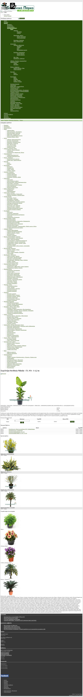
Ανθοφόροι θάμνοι (10, 130)
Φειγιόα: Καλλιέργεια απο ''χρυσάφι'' (11, 618)
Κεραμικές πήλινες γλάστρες (12, 317)
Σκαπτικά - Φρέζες (10, 271)
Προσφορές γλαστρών (11, 323)
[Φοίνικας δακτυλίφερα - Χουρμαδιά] (11, 506)
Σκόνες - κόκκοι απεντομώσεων (13, 239)
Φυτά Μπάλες (10, 166)
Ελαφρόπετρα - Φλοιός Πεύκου (13, 365)
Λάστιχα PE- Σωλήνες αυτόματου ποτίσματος (16, 201)
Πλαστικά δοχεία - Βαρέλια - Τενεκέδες (14, 267)
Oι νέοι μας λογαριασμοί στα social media (12, 619)
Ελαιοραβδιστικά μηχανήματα (13, 302)
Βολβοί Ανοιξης (10, 190)
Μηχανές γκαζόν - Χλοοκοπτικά (13, 273)
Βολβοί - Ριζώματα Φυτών (9, 188)
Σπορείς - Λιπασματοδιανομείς (13, 336)
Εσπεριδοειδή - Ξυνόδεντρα (12, 143)
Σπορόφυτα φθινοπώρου (12, 174)
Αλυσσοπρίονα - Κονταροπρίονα (13, 270)
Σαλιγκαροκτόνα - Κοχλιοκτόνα (13, 217)
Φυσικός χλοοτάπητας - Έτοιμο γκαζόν (14, 194)
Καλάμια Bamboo (10, 358)
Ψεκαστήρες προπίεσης (11, 293)
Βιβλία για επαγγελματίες (12, 353)
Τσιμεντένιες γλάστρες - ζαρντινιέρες (14, 318)
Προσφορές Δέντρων (11, 147)
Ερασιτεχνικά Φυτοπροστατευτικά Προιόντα (15, 214)
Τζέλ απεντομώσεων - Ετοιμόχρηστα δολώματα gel (17, 240)
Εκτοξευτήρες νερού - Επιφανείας (13, 205)
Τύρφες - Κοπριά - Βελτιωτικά (13, 340)
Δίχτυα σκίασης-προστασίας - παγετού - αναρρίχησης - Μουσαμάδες (20, 310)
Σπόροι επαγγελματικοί (11, 186)
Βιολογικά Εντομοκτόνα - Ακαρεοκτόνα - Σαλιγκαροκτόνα (18, 221)
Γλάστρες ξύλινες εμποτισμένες (13, 319)
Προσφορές (6, 125)
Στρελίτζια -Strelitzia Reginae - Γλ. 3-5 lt (16, 432)
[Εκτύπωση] (3, 373)
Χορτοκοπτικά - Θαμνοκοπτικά (13, 274)
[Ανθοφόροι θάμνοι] (11, 544)
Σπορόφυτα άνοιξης (11, 173)
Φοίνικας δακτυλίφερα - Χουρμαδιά (8, 507)
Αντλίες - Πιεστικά (10, 287)
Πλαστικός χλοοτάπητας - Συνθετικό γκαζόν (15, 195)
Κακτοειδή (6, 161)
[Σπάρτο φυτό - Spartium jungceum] (11, 452)
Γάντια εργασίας (10, 253)
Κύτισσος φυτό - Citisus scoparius (7, 489)
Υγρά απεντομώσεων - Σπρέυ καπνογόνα (15, 238)
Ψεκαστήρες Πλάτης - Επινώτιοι (13, 295)
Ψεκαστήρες (6, 292)
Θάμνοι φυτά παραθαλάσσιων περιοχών (14, 135)
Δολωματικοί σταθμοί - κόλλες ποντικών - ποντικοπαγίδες (18, 245)
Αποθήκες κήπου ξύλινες (12, 349)
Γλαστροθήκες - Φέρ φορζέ (12, 322)
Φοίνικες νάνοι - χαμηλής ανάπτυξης (14, 160)
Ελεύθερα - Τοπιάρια (11, 170)
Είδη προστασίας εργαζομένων (10, 248)
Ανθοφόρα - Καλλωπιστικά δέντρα (14, 139)
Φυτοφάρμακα (6, 210)
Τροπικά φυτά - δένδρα (11, 146)
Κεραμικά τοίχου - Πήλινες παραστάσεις (15, 361)
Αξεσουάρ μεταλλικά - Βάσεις (13, 348)
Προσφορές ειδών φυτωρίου (12, 262)
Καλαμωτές (9, 356)
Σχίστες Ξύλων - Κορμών (12, 282)
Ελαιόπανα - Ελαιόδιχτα (11, 308)
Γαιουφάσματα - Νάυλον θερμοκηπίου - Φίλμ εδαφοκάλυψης (19, 309)
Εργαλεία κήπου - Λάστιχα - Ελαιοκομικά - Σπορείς (14, 324)
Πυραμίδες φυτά (10, 168)
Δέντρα (5, 138)
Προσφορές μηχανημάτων (12, 283)
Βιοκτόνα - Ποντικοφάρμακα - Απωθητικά (12, 236)
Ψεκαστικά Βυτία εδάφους (12, 286)
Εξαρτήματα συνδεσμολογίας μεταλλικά (15, 208)
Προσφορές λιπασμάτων (12, 235)
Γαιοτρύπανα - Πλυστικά (12, 280)
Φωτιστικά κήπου (10, 367)
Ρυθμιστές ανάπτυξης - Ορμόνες (13, 232)
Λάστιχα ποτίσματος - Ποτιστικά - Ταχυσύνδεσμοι (16, 330)
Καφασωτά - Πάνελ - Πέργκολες (13, 343)
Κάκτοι (8, 162)
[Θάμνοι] (11, 528)
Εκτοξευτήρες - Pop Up (11, 197)
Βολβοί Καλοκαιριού (11, 191)
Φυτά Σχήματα (7, 165)
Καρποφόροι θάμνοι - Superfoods (13, 133)
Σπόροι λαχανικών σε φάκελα (12, 181)
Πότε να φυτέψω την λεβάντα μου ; (11, 625)
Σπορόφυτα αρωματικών (12, 175)
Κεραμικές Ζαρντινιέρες (11, 321)
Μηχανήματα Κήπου (8, 269)
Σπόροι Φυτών (7, 178)
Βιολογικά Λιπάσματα (11, 219)
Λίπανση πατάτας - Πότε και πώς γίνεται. (12, 626)
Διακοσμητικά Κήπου (8, 354)
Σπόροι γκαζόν (10, 179)
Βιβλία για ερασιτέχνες (11, 352)
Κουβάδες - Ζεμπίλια (11, 261)
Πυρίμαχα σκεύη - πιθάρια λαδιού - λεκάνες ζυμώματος (18, 266)
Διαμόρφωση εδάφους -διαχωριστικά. (14, 363)
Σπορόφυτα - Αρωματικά (9, 172)
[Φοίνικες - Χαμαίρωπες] (11, 578)
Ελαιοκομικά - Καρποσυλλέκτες (13, 327)
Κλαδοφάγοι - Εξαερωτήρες (12, 278)
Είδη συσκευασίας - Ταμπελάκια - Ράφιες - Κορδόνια (17, 260)
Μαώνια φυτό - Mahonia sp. (6, 471)
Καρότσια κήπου (10, 334)
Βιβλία (5, 350)
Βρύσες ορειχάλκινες (11, 366)
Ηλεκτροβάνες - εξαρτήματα (12, 199)
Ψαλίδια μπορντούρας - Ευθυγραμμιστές (15, 277)
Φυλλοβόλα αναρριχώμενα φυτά (13, 156)
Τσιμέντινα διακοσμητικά (12, 362)
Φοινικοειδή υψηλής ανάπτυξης (13, 159)
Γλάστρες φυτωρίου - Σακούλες (13, 256)
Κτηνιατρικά (9, 247)
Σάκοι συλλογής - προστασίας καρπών (14, 311)
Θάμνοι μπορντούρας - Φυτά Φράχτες (14, 131)
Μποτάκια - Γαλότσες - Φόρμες (13, 249)
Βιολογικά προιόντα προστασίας (13, 222)
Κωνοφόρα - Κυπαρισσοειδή (12, 140)
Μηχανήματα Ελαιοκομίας (9, 301)
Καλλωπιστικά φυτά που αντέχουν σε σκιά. (12, 627)
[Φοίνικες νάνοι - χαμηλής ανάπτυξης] (11, 595)
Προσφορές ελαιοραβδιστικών (13, 305)
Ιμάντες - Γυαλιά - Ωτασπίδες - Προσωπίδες (15, 252)
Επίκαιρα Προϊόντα (7, 127)
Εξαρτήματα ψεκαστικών (12, 289)
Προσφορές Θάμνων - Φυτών (13, 137)
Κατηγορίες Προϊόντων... (14, 120)
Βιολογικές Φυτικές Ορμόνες (12, 225)
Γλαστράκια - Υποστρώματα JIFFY (14, 258)
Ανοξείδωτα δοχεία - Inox (12, 265)
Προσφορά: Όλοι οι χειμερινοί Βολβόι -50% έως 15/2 (14, 616)
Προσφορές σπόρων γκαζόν (12, 187)
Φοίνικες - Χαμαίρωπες (8, 157)
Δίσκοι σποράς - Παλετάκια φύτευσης (14, 257)
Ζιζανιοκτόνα (9, 216)
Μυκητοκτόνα (10, 212)
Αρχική (2, 120)
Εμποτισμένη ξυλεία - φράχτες (10, 341)
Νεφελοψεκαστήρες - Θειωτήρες (13, 288)
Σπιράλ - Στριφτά (10, 169)
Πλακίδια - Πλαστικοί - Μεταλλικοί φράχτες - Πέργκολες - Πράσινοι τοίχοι (21, 357)
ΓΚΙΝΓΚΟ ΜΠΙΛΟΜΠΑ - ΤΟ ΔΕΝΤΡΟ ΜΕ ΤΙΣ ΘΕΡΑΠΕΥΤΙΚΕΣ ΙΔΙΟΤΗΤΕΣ (20, 620)
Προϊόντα (6, 120)
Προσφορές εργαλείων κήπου (13, 335)
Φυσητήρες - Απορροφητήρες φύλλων (14, 279)
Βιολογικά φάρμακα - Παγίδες (10, 218)
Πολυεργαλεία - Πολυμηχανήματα (13, 275)
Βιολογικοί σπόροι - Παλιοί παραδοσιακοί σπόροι (16, 182)
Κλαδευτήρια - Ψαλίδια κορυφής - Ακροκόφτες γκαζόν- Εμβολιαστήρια (21, 326)
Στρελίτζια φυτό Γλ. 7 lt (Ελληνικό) (16, 430)
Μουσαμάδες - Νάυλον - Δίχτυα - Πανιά (11, 306)
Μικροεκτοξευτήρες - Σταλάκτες (13, 207)
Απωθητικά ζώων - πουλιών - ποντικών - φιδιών (16, 243)
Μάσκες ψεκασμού (11, 251)
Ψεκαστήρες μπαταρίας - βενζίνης (13, 296)
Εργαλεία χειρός (10, 331)
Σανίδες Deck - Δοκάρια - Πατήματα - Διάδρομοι (16, 345)
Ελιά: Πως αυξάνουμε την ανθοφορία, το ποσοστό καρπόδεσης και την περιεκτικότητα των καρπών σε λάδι (24, 629)
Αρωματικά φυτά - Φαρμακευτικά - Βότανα (15, 152)
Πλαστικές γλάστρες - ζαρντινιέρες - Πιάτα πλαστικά (17, 315)
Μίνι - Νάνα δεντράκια (11, 144)
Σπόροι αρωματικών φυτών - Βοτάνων (14, 184)
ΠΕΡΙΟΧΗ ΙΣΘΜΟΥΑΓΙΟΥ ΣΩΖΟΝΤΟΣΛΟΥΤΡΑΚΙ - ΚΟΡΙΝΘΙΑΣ (6, 654)
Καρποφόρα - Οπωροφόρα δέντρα (13, 142)
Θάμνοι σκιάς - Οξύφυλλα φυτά (13, 134)
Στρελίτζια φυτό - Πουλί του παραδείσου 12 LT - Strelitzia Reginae (22, 429)
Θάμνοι (21, 120)
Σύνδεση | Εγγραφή (7, 16)
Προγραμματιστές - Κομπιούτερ (13, 200)
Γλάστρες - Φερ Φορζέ (8, 314)
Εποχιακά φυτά (10, 151)
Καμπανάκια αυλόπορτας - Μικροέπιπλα (15, 359)
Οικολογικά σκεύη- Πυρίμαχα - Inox (11, 264)
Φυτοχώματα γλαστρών (11, 339)
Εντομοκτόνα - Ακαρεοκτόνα (12, 213)
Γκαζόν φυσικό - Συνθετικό (9, 192)
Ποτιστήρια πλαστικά (11, 332)
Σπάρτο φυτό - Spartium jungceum (7, 453)
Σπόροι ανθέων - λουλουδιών (12, 183)
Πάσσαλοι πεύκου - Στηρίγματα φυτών (14, 346)
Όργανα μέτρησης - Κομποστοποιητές (14, 328)
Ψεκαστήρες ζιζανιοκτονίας (12, 297)
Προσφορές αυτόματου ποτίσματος (14, 209)
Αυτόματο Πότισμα (7, 196)
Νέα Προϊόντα (6, 126)
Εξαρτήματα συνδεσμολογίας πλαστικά (14, 203)
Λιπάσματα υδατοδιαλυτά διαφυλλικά (14, 231)
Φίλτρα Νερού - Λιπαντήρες (12, 204)
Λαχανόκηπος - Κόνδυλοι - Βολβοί (14, 177)
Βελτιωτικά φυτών (10, 234)
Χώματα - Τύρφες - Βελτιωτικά (10, 337)
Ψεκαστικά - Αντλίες (8, 284)
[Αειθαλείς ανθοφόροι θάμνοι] (11, 561)
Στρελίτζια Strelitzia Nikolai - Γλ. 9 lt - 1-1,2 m (18, 433)
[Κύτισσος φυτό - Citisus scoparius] (11, 488)
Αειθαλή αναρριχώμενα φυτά (12, 155)
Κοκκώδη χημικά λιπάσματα (12, 230)
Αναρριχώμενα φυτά (8, 153)
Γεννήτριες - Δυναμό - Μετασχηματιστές (15, 304)
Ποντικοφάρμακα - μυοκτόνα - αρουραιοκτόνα (16, 242)
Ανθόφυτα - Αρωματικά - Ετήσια (10, 148)
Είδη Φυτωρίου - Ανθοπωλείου (10, 254)
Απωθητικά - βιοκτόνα (11, 244)
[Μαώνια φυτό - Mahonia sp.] (11, 470)
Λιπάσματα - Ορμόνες (8, 229)
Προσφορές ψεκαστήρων (12, 300)
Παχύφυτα (9, 164)
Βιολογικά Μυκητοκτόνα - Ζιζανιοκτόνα (15, 223)
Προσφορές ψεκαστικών (12, 291)
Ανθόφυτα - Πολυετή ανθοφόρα (13, 149)
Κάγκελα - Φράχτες (11, 344)
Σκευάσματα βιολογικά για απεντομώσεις (15, 227)
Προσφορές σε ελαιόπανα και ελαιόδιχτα (15, 313)
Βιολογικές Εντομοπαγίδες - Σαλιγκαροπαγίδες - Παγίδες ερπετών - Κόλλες (22, 226)
